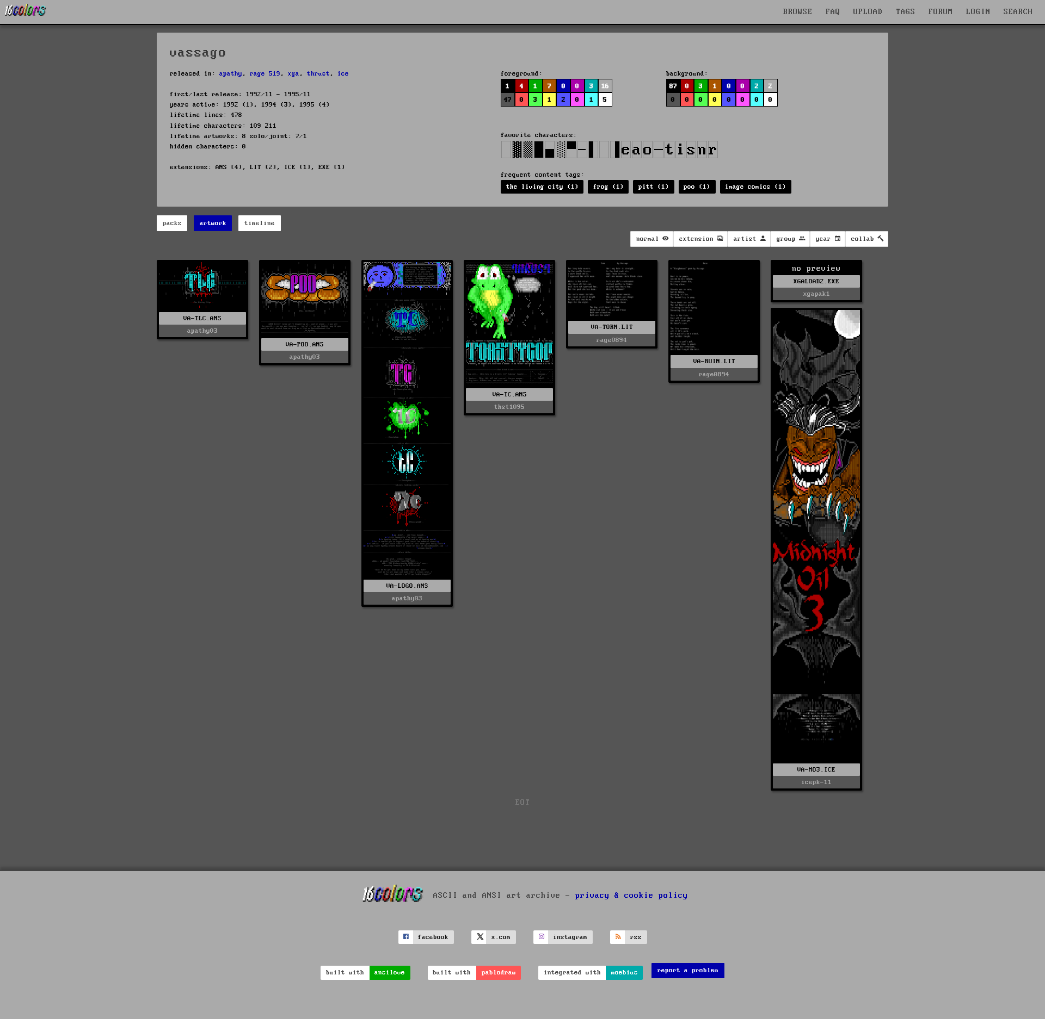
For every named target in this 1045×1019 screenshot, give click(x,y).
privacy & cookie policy (631, 895)
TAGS (905, 12)
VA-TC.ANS (510, 394)
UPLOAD (868, 12)
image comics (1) (755, 186)
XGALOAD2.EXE (816, 281)
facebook (433, 937)
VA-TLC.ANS (202, 318)
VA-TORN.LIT (612, 327)
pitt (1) (653, 186)
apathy (230, 73)
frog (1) (608, 186)
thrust (318, 73)
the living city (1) (542, 186)
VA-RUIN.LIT (714, 361)
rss (636, 937)
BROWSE (798, 12)
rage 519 (265, 73)
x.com (501, 937)
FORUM (941, 12)
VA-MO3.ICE (816, 769)
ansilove (389, 972)
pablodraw (499, 972)
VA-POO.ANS (305, 344)
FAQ (833, 12)
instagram (570, 937)
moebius (624, 972)
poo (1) (697, 186)
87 (673, 86)
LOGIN (978, 12)
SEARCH (1018, 12)
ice (343, 73)
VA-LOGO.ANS (407, 585)
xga (293, 73)
